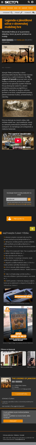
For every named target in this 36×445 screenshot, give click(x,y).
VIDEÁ (15, 8)
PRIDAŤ (17, 12)
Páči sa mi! (19, 219)
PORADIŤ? (28, 12)
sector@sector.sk (20, 439)
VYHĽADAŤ (6, 12)
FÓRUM (30, 8)
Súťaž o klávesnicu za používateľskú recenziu (18, 303)
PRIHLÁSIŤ (13, 421)
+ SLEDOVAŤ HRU (21, 394)
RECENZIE (10, 8)
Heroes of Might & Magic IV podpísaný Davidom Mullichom (18, 343)
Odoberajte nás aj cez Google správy (19, 204)
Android (4, 40)
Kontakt (22, 435)
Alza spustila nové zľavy (14, 255)
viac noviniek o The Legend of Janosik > (13, 406)
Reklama (16, 435)
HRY (19, 8)
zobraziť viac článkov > (11, 285)
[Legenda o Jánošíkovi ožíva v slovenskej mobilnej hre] (18, 116)
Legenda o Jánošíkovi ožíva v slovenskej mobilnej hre (17, 402)
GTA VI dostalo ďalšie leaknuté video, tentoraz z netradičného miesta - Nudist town (19, 269)
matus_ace (21, 40)
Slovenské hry (10, 40)
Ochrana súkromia (8, 435)
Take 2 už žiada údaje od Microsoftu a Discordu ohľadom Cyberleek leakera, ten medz (19, 276)
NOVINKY (3, 8)
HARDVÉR (24, 8)
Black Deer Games (21, 385)
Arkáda (16, 387)
